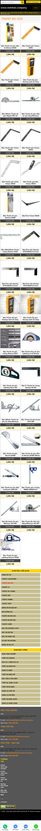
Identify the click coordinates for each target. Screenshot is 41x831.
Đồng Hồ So (6, 575)
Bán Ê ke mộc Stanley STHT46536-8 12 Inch (31, 251)
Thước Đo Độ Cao (9, 616)
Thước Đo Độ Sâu (9, 620)
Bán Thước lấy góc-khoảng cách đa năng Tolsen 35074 (31, 81)
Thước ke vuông (8, 591)
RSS (2, 795)
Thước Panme (7, 599)
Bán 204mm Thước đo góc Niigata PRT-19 (10, 115)
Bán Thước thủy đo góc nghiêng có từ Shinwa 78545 (31, 353)
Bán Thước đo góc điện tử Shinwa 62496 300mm (31, 454)
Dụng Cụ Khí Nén (8, 695)
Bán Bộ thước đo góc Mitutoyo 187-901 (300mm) (10, 523)
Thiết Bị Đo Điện (8, 687)
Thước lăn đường (9, 579)
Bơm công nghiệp (9, 654)
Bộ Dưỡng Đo (7, 612)
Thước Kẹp (6, 595)
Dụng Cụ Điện (7, 670)
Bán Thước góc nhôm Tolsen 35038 (10, 183)
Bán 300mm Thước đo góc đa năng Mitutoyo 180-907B (10, 421)
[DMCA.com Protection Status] (8, 807)
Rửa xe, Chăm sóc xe (10, 662)
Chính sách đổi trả (4, 779)
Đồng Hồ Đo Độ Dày (9, 608)
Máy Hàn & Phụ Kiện (9, 678)
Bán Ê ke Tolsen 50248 (30, 216)
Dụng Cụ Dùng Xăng (9, 703)
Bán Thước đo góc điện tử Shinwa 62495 (10, 47)
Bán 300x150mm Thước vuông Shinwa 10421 (10, 251)
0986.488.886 (13, 723)
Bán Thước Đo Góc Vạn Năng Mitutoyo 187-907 (31, 522)
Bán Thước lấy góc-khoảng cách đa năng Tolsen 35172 (31, 319)
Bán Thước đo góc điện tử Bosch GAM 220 (10, 488)
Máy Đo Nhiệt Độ (8, 636)
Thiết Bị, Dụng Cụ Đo (30, 12)
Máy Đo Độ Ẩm (7, 632)
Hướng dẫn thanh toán (4, 785)
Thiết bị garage (8, 658)
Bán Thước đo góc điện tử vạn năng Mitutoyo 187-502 (31, 115)
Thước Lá (6, 587)
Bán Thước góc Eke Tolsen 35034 (30, 183)
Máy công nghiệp (16, 12)
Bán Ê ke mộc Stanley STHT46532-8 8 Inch (10, 284)
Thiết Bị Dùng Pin (8, 666)
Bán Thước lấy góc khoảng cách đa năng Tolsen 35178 (10, 319)
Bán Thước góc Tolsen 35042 (30, 149)
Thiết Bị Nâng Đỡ (8, 674)
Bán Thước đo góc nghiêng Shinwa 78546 (10, 556)
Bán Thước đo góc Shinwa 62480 (10, 217)
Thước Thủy (6, 603)
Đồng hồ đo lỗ (8, 645)
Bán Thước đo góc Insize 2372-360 (30, 420)
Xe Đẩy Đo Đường (9, 640)
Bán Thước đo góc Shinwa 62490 (10, 454)
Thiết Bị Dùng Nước (9, 699)
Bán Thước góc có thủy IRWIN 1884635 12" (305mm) (31, 489)
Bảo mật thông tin (4, 791)
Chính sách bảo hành (4, 773)
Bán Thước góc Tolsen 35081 (30, 47)
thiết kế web (20, 811)
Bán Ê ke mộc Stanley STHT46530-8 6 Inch (31, 284)
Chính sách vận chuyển (4, 766)
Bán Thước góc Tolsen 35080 (10, 81)
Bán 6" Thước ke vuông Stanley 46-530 (31, 386)
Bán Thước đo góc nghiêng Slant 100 (10, 386)
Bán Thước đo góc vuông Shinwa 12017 (10, 352)
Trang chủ (6, 12)
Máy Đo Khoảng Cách (10, 628)
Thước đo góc (5, 14)
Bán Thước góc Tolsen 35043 (10, 149)
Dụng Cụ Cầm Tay (8, 691)
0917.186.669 (13, 739)
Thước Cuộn (7, 624)
